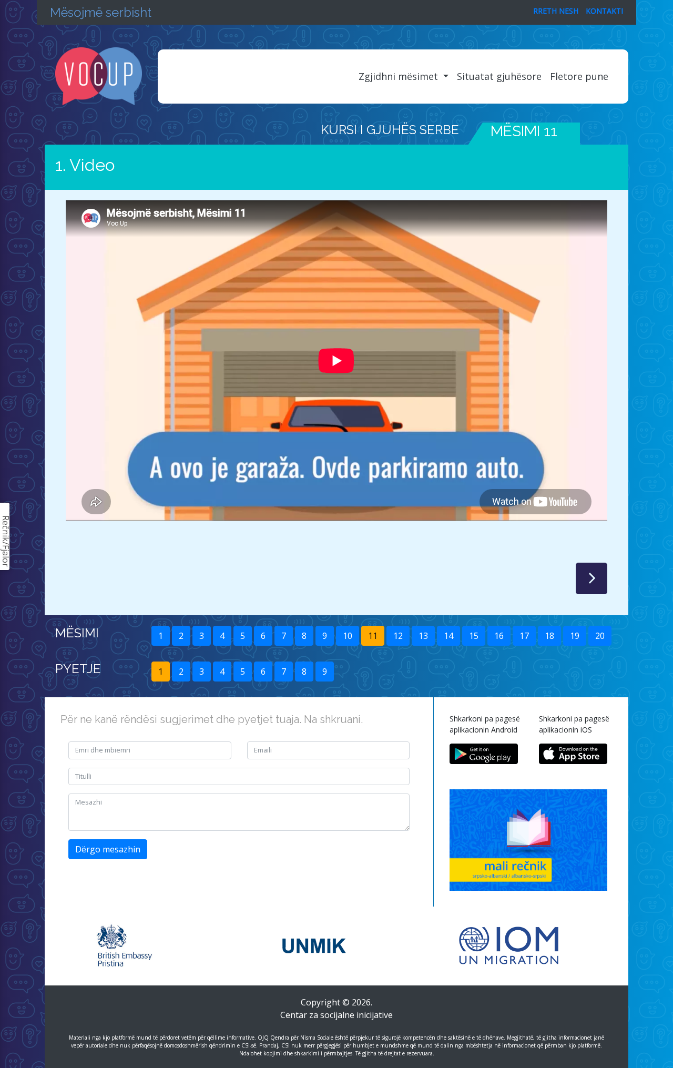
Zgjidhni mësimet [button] (400, 76)
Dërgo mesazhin (107, 849)
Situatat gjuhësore (499, 76)
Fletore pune (579, 76)
